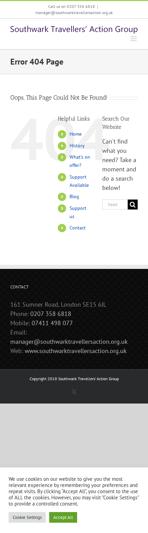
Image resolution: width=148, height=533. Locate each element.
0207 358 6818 (50, 314)
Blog (74, 196)
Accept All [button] (63, 517)
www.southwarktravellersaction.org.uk (76, 351)
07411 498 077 (52, 323)
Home (76, 134)
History (77, 146)
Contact (78, 228)
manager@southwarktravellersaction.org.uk (74, 12)
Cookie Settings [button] (27, 517)
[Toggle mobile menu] (134, 38)
